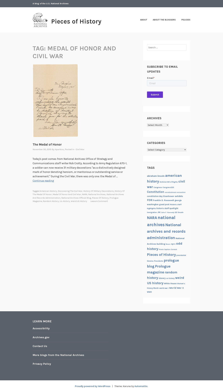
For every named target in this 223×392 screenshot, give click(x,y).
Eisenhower (168, 196)
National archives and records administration (166, 231)
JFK (158, 212)
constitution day (155, 196)
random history (51, 201)
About (143, 19)
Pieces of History (76, 21)
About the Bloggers (164, 19)
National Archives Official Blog (76, 198)
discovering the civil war (70, 191)
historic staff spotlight (167, 208)
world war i (164, 288)
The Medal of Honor (47, 144)
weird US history (79, 201)
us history (65, 201)
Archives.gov (41, 337)
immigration (152, 212)
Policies (185, 19)
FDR (149, 200)
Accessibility (41, 328)
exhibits (179, 196)
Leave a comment (99, 201)
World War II (176, 287)
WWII (149, 292)
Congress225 (168, 187)
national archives (97, 194)
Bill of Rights (172, 182)
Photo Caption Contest (168, 249)
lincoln (180, 212)
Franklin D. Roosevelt (163, 200)
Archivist (163, 182)
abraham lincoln (156, 176)
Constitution (155, 192)
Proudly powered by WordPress (92, 386)
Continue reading (43, 180)
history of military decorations (98, 191)
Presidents (158, 261)
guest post (164, 204)
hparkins (59, 149)
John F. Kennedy (167, 212)
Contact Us (40, 346)
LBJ (176, 212)
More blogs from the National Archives (58, 355)
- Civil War (79, 149)
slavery (162, 278)
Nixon (168, 244)
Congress (158, 187)
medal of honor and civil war (67, 194)
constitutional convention (175, 192)
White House (170, 283)
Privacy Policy (42, 363)
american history (48, 191)
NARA (84, 194)
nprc (173, 244)
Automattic (141, 386)
